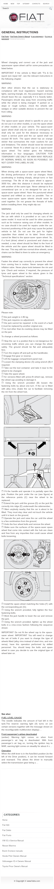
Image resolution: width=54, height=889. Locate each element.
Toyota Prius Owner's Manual (15, 866)
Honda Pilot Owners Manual (14, 855)
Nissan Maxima (9, 845)
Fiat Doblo (6, 830)
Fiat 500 (5, 824)
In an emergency (37, 36)
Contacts (36, 3)
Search (46, 3)
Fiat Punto (5, 36)
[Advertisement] (27, 50)
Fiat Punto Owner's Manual (20, 36)
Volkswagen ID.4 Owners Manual (16, 861)
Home (5, 3)
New (12, 3)
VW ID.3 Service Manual (13, 840)
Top (18, 3)
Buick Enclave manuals (12, 850)
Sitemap (26, 3)
